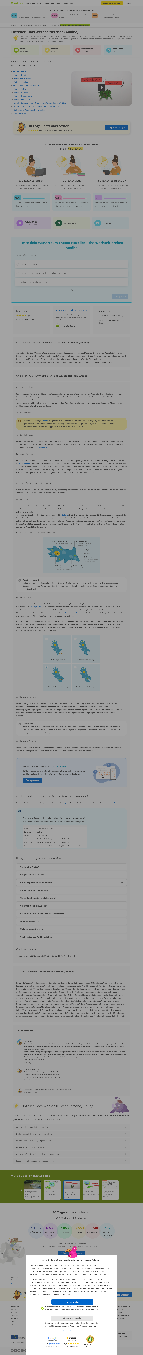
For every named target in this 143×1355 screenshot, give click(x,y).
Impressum (78, 1331)
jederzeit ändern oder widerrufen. (49, 1291)
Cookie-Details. (103, 1274)
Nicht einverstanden (72, 1318)
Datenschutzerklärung (82, 1274)
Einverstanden (72, 1302)
